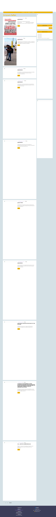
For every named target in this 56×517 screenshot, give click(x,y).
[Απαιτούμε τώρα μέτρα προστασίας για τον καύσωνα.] (10, 350)
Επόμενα (10, 502)
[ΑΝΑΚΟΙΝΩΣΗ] (10, 26)
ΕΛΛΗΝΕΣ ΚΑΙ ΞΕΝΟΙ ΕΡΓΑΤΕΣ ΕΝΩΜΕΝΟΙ (43, 38)
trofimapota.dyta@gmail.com (19, 510)
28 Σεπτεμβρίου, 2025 (21, 261)
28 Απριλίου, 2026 (20, 80)
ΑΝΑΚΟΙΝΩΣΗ (20, 19)
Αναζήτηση (45, 25)
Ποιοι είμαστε (23, 12)
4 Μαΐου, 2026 (20, 68)
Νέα (26, 12)
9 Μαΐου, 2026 (20, 38)
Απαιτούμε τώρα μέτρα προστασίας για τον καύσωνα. (26, 324)
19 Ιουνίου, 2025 (20, 382)
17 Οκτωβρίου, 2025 (20, 201)
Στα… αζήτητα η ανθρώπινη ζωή (24, 444)
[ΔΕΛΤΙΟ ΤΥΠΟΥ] (10, 229)
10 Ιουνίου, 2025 (20, 442)
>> (19, 45)
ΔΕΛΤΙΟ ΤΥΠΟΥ (20, 202)
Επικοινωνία (29, 12)
